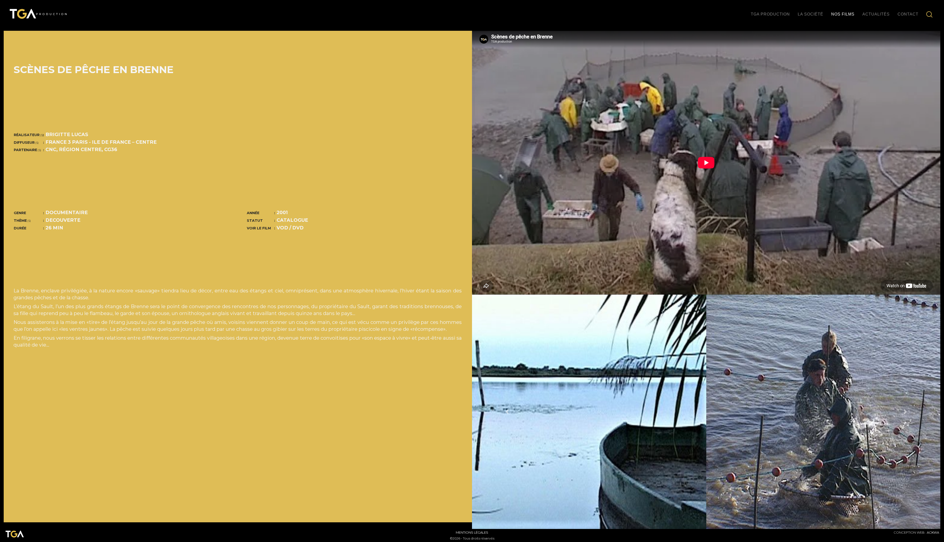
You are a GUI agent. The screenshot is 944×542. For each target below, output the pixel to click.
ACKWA (933, 532)
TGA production (770, 14)
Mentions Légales (472, 532)
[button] (507, 412)
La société (810, 14)
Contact (908, 14)
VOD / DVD (290, 228)
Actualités (876, 14)
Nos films (843, 14)
